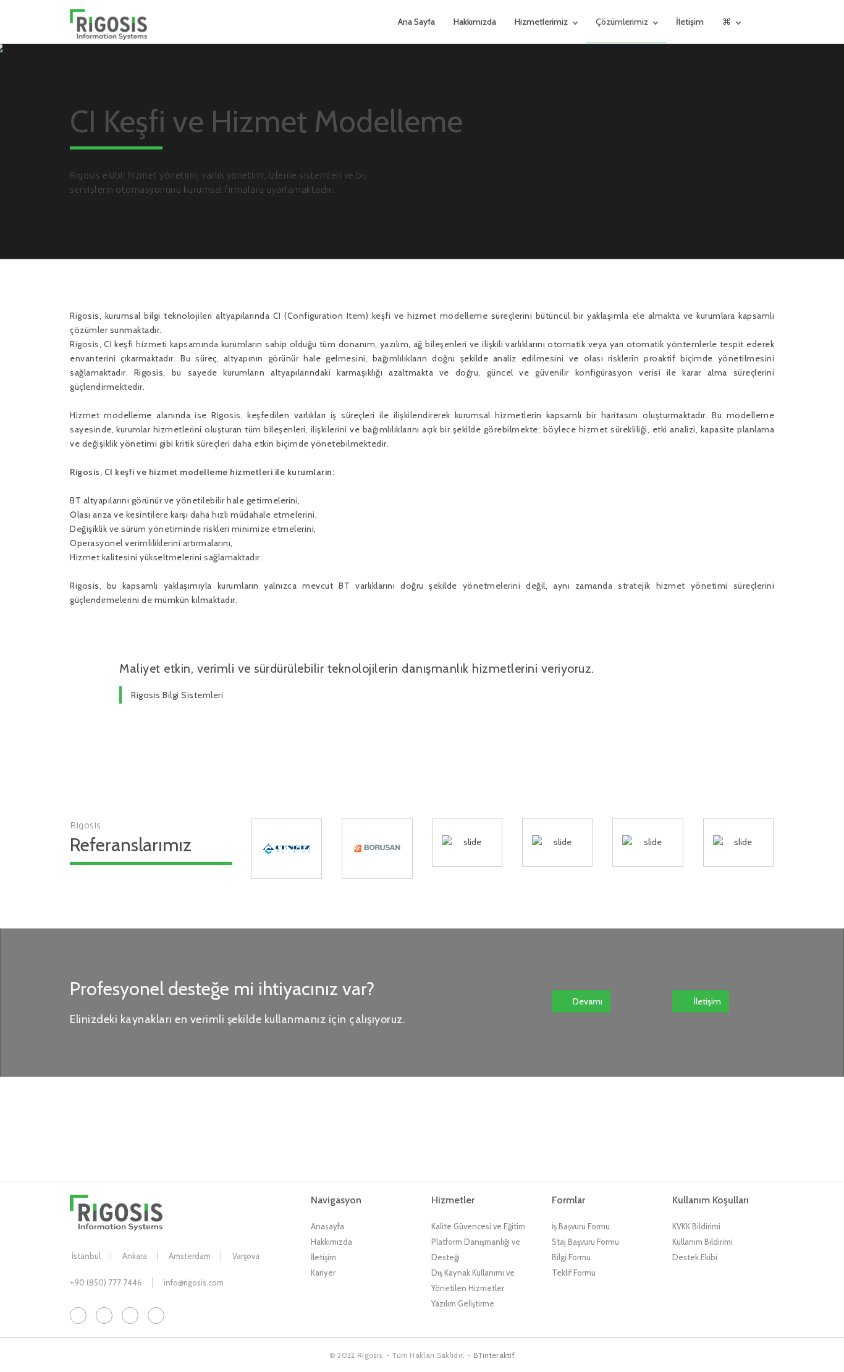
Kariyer (323, 1272)
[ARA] (771, 21)
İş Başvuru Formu (581, 1226)
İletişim (690, 21)
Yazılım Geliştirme (462, 1303)
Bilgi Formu (571, 1257)
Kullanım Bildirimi (702, 1242)
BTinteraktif (494, 1355)
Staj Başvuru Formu (585, 1242)
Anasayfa (327, 1226)
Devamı (587, 1001)
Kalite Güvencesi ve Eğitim (478, 1226)
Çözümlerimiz (622, 21)
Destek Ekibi (694, 1257)
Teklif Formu (574, 1272)
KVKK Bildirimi (696, 1226)
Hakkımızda (475, 21)
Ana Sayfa (416, 21)
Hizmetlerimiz (541, 21)
